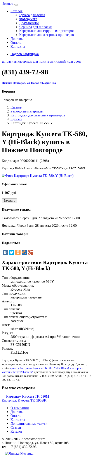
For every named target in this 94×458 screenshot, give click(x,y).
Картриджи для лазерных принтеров (46, 35)
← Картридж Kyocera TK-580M (25, 396)
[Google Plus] (30, 252)
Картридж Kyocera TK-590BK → (26, 400)
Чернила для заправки (35, 27)
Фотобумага (28, 19)
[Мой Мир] (24, 252)
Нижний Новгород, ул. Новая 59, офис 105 (29, 82)
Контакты (17, 46)
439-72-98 (25, 72)
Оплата (15, 42)
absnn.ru (8, 3)
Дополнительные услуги (28, 423)
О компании (19, 408)
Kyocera (16, 119)
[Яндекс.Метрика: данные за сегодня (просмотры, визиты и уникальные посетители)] (19, 454)
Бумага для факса (32, 15)
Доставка (17, 38)
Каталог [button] (16, 11)
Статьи (15, 427)
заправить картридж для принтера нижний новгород (41, 61)
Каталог (16, 431)
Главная (16, 107)
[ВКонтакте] (5, 252)
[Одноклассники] (18, 252)
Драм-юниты (29, 23)
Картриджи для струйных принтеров (47, 31)
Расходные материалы (27, 111)
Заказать (9, 200)
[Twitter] (11, 252)
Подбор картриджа (24, 54)
